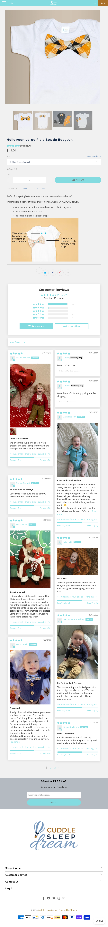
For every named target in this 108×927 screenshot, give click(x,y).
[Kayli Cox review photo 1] (77, 561)
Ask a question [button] (71, 326)
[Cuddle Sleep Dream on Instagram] (59, 898)
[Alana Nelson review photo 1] (77, 450)
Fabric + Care (39, 188)
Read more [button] (15, 741)
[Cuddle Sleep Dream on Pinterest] (54, 898)
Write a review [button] (36, 326)
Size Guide (93, 156)
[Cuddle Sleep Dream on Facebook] (44, 898)
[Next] (97, 60)
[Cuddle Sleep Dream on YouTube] (49, 898)
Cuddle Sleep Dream (48, 910)
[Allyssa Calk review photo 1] (30, 559)
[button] (13, 145)
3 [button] (55, 767)
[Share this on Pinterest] (60, 273)
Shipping (25, 188)
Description (12, 188)
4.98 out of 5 (61, 295)
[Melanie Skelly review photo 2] (13, 431)
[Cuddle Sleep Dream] (54, 3)
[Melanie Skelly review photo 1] (30, 395)
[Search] (95, 3)
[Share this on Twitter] (45, 273)
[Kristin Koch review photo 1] (30, 677)
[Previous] (8, 60)
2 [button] (50, 767)
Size (8, 156)
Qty (8, 174)
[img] (16, 353)
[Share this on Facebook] (53, 273)
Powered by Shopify (68, 910)
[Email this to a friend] (68, 273)
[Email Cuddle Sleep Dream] (64, 898)
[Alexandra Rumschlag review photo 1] (77, 652)
